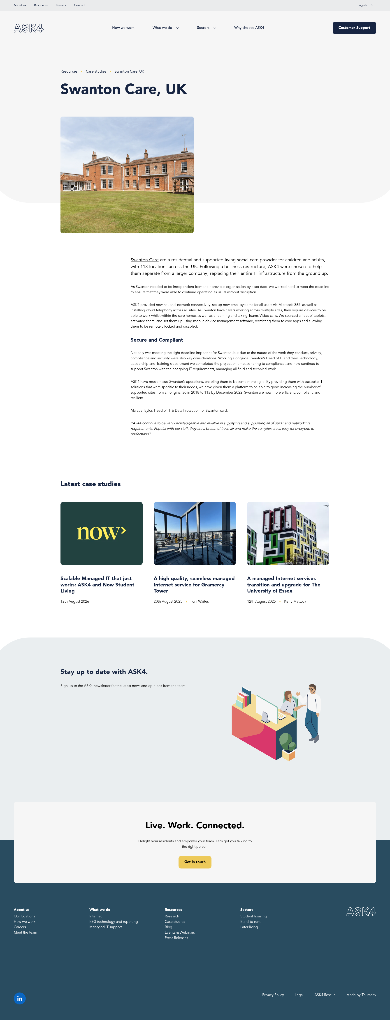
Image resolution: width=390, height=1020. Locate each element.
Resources (41, 5)
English (362, 5)
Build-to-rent (250, 922)
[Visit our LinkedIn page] (20, 998)
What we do (162, 28)
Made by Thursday (361, 995)
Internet (95, 916)
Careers (61, 5)
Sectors (203, 28)
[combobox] (365, 5)
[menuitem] (123, 28)
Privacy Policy (273, 995)
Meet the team (25, 933)
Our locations (24, 916)
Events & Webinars (180, 933)
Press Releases (176, 938)
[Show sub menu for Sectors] (214, 28)
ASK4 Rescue (325, 995)
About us (20, 5)
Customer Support (354, 28)
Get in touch (195, 862)
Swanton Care (145, 260)
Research (172, 916)
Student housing (253, 916)
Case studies (96, 71)
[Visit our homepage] (29, 28)
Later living (249, 927)
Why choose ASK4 (249, 28)
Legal (299, 995)
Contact (79, 5)
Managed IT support (105, 927)
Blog (168, 927)
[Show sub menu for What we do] (176, 28)
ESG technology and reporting (113, 922)
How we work (123, 28)
